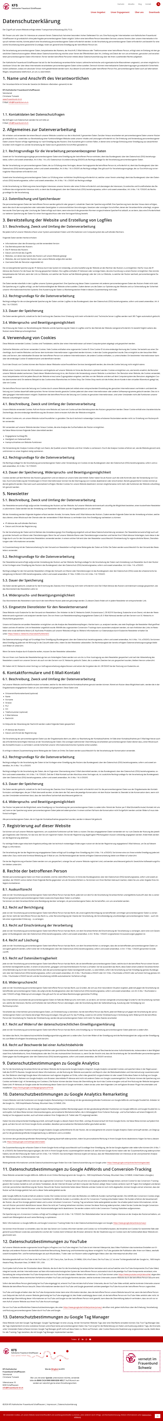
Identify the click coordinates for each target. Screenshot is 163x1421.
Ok (158, 1416)
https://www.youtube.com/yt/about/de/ (135, 1274)
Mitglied (54, 1369)
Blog (140, 4)
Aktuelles (131, 4)
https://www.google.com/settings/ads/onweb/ (26, 1142)
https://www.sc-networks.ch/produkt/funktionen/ (28, 634)
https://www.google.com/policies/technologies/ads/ (128, 1162)
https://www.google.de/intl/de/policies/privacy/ (82, 1307)
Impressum (51, 1404)
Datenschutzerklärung (67, 1404)
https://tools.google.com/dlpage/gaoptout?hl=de (33, 1087)
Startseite (120, 4)
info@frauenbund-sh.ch (18, 102)
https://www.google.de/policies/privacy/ (129, 1223)
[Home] (22, 3)
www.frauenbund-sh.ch (12, 99)
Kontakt (148, 4)
